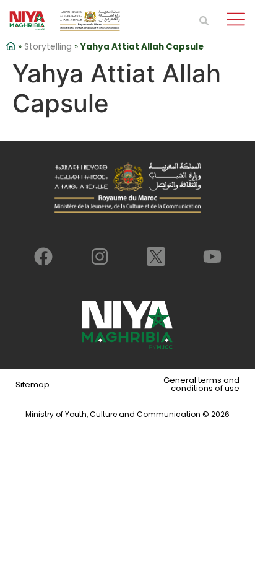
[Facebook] (43, 256)
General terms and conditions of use (201, 384)
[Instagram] (99, 256)
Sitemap (32, 384)
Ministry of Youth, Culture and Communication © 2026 (127, 414)
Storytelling (48, 47)
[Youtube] (212, 256)
